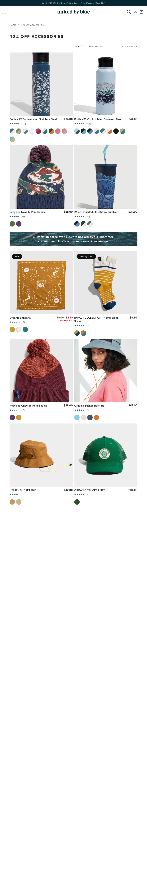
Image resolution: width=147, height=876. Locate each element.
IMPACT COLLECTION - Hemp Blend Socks (96, 319)
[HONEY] (12, 502)
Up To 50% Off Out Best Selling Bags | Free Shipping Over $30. (73, 3)
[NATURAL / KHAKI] (18, 502)
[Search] (129, 12)
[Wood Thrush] (77, 333)
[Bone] (83, 417)
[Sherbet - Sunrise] (64, 131)
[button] (142, 12)
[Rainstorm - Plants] (12, 131)
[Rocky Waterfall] (83, 131)
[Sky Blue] (77, 417)
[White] (31, 131)
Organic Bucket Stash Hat (89, 405)
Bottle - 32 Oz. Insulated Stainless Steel (97, 119)
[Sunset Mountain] (38, 131)
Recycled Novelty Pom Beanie (28, 212)
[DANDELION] (18, 417)
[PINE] (77, 502)
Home (13, 25)
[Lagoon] (25, 329)
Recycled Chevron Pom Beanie (28, 405)
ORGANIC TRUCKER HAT (89, 490)
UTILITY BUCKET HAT (23, 490)
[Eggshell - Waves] (25, 131)
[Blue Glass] (83, 333)
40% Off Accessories (32, 25)
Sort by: (80, 46)
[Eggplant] (18, 224)
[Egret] (18, 329)
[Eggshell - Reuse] (96, 131)
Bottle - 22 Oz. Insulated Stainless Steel (33, 119)
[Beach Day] (12, 139)
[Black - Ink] (116, 131)
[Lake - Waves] (90, 131)
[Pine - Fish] (51, 131)
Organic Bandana (20, 317)
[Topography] (18, 131)
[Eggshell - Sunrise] (109, 131)
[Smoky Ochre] (12, 329)
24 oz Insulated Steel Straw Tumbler (96, 212)
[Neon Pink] (57, 131)
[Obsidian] (90, 417)
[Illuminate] (122, 131)
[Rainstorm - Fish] (103, 131)
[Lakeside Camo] (12, 224)
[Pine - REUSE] (83, 224)
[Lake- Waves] (77, 224)
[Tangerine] (96, 417)
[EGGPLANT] (12, 417)
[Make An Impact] (44, 131)
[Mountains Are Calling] (77, 131)
